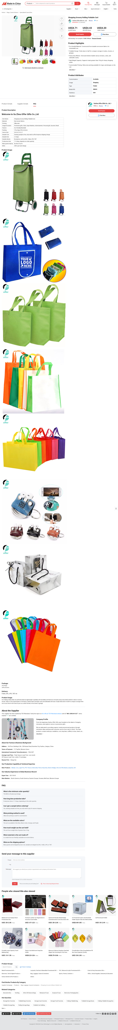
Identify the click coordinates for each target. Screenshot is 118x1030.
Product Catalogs (26, 967)
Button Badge (52, 768)
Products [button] (29, 3)
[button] (72, 3)
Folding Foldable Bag (72, 1001)
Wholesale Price (69, 1018)
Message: (8, 869)
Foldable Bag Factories (25, 1001)
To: (10, 864)
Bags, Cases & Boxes (12, 12)
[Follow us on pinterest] (113, 1013)
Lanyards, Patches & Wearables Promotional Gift (43, 970)
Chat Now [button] (106, 34)
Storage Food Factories (57, 1001)
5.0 (96, 106)
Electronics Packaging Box (71, 993)
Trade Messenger (29, 1013)
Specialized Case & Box (26, 12)
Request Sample (96, 38)
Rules (115, 9)
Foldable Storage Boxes (88, 1001)
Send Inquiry (80, 34)
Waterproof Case (44, 993)
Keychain (45, 768)
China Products (32, 1018)
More (3, 1008)
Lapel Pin (21, 768)
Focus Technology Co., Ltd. (47, 1024)
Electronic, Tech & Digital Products (11, 973)
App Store (6, 1013)
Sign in (114, 4)
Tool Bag (17, 993)
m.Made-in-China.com (63, 1020)
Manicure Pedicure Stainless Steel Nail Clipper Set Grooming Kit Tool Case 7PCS (59, 952)
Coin (17, 768)
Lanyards (70, 768)
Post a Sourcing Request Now (50, 883)
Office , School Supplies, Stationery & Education (100, 973)
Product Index (88, 1018)
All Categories (7, 9)
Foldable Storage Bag (9, 1005)
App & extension (95, 9)
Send (14, 883)
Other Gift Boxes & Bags (29, 993)
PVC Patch (28, 768)
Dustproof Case (56, 993)
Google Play (17, 1013)
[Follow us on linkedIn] (115, 1013)
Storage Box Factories (9, 1001)
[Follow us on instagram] (108, 1013)
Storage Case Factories (40, 1001)
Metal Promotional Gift (8, 970)
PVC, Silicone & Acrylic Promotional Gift (69, 970)
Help (85, 9)
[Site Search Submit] (77, 3)
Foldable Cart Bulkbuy (39, 1005)
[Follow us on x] (105, 1013)
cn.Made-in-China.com (75, 1020)
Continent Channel (79, 1018)
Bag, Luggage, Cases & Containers (39, 973)
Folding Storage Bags (24, 1005)
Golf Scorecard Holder (101, 917)
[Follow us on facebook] (103, 1013)
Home (3, 12)
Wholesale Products (59, 1018)
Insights (95, 1018)
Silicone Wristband (61, 768)
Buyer (76, 9)
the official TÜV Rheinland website (52, 713)
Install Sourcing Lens (44, 1013)
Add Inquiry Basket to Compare (34, 68)
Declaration (77, 1024)
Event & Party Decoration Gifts (96, 970)
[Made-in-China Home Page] (11, 3)
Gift (75, 768)
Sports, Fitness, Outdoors (66, 973)
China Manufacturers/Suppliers (45, 1018)
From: (9, 860)
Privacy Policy (85, 1024)
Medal (13, 768)
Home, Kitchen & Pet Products (10, 976)
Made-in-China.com (51, 1020)
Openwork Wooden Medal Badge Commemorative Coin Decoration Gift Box (59, 919)
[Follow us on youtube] (110, 1013)
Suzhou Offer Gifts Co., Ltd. (79, 20)
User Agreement (68, 1024)
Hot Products (24, 1018)
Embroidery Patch (37, 768)
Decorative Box (7, 993)
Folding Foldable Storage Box (105, 1001)
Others (32, 976)
